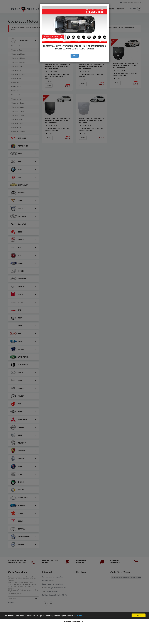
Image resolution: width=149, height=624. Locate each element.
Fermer (74, 56)
